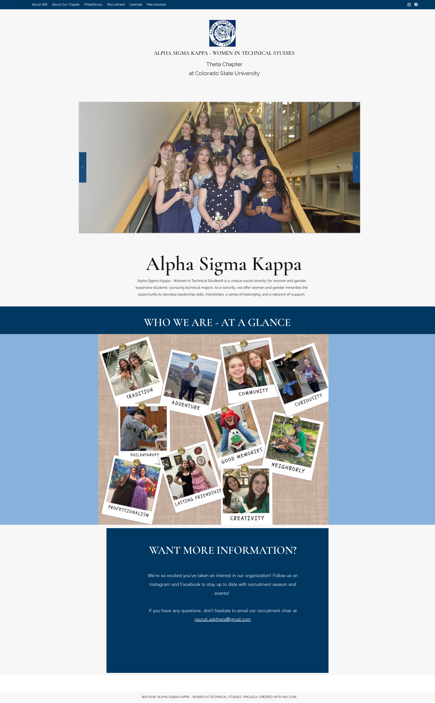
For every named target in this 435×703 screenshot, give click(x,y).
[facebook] (416, 4)
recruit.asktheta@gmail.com (223, 619)
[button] (40, 4)
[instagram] (409, 4)
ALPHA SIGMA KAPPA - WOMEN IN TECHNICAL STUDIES (224, 53)
